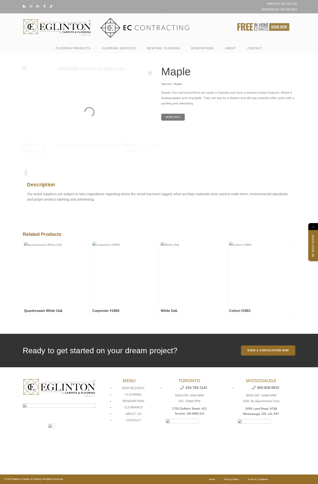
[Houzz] (24, 6)
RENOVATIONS (202, 48)
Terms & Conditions (257, 479)
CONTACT (254, 48)
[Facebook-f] (44, 6)
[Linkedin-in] (37, 6)
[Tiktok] (51, 6)
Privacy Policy (231, 479)
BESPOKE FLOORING (163, 48)
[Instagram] (30, 6)
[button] (173, 117)
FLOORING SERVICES (119, 48)
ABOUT (230, 48)
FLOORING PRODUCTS (73, 48)
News (212, 479)
